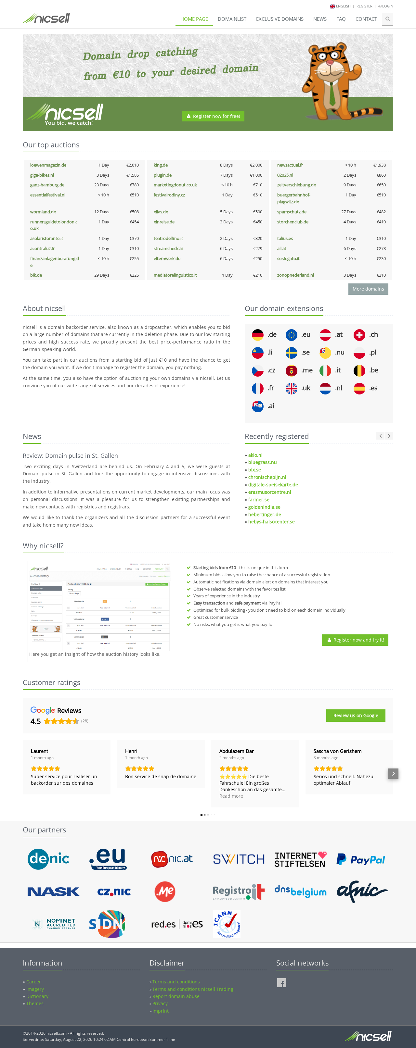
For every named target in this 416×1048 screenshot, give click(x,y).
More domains (368, 289)
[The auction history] (100, 607)
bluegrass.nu (262, 462)
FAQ (341, 19)
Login (387, 6)
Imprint (160, 1011)
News (320, 19)
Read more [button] (231, 796)
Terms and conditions (176, 982)
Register (364, 6)
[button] (23, 773)
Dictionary (37, 996)
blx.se (254, 470)
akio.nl (255, 455)
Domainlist (232, 19)
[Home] (46, 21)
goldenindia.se (264, 507)
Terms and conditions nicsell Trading (192, 989)
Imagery (35, 989)
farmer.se (258, 499)
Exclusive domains (280, 19)
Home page (194, 19)
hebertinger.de (264, 514)
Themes (35, 1003)
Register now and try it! (358, 640)
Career (33, 982)
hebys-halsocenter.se (271, 521)
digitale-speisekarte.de (273, 484)
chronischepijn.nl (267, 477)
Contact (366, 19)
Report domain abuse (176, 996)
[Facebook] (281, 982)
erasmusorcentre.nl (269, 492)
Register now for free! (216, 116)
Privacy (160, 1003)
